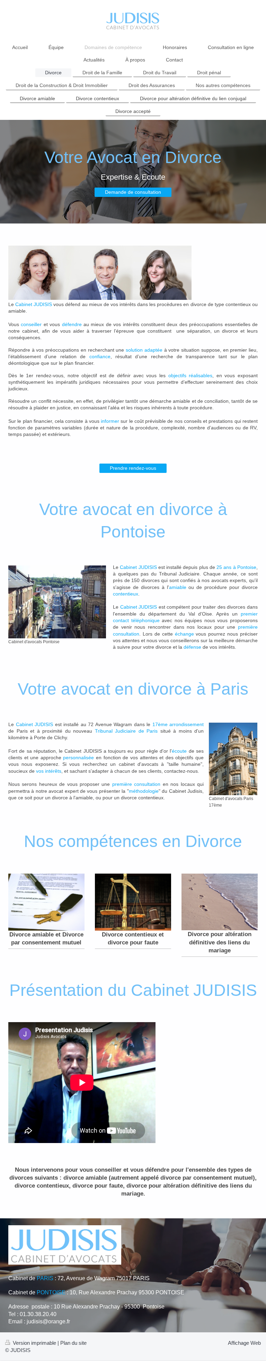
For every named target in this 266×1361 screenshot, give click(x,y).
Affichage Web (244, 1343)
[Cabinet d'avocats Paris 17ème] (233, 759)
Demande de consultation (133, 192)
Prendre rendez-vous (133, 468)
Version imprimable (34, 1343)
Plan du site (73, 1343)
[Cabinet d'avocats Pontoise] (57, 601)
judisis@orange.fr (48, 1321)
